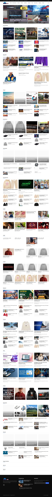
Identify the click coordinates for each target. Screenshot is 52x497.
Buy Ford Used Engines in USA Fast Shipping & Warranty (43, 168)
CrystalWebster (36, 452)
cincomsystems (20, 364)
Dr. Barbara (39, 231)
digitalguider (35, 364)
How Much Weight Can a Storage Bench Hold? (44, 447)
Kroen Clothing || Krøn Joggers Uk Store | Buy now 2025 (28, 199)
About (9, 0)
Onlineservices (9, 342)
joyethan (25, 204)
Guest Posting (21, 0)
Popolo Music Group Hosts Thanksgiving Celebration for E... (12, 49)
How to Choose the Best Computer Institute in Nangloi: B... (25, 67)
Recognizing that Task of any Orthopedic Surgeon (25, 163)
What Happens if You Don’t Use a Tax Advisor (28, 337)
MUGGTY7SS (4, 257)
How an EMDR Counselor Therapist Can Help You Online (41, 451)
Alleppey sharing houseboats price (19, 102)
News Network (12, 0)
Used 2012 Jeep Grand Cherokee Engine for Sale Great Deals (20, 159)
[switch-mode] (48, 0)
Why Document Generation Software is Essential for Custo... (25, 363)
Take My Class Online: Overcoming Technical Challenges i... (43, 456)
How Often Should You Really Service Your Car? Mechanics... (12, 172)
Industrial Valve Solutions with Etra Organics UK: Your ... (31, 444)
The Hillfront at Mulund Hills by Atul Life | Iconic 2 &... (31, 414)
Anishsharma (20, 191)
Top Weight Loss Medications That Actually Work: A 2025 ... (8, 230)
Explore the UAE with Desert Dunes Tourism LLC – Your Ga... (28, 109)
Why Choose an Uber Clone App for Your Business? (28, 314)
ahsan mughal (35, 68)
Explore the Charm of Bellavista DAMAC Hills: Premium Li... (11, 422)
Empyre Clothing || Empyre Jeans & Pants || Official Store (12, 195)
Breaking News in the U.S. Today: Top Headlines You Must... (7, 397)
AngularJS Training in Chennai (24, 73)
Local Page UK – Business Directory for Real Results (9, 300)
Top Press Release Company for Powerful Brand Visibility (43, 49)
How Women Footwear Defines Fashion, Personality (13, 135)
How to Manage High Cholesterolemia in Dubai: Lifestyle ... (43, 230)
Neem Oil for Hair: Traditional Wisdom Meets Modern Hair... (20, 230)
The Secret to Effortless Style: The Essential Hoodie (12, 203)
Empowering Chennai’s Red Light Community (28, 451)
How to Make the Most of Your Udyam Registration (28, 341)
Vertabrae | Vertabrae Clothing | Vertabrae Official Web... (41, 67)
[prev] (4, 14)
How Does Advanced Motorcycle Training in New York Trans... (28, 168)
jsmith (3, 68)
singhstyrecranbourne (10, 173)
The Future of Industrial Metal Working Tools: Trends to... (40, 378)
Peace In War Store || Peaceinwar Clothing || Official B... (8, 130)
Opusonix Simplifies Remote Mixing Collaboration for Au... (43, 21)
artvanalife (35, 191)
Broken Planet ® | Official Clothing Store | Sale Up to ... (20, 271)
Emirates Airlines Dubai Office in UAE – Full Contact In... (44, 109)
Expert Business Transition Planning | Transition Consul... (11, 455)
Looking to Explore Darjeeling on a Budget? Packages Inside (43, 102)
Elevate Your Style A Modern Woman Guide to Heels (28, 135)
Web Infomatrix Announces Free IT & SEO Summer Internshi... (43, 37)
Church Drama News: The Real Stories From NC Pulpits (43, 397)
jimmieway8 (20, 423)
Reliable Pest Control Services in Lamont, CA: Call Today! (41, 305)
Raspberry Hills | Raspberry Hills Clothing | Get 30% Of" (7, 256)
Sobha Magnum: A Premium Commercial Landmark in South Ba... (43, 422)
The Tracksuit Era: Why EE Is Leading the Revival (12, 314)
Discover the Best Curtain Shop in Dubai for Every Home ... (28, 418)
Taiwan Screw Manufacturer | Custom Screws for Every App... (10, 305)
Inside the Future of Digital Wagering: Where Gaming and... (8, 271)
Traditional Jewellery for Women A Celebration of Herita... (43, 143)
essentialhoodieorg (10, 204)
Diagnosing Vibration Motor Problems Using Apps (9, 378)
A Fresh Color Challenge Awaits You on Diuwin (25, 190)
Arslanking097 (5, 132)
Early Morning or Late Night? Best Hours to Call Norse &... (8, 102)
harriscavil (27, 230)
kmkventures (9, 338)
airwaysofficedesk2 (21, 114)
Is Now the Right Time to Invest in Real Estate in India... (43, 414)
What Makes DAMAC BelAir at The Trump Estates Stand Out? (25, 422)
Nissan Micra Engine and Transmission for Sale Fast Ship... (31, 159)
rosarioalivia (36, 306)
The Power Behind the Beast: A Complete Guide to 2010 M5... (43, 164)
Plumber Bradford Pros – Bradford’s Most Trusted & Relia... (43, 314)
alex (28, 22)
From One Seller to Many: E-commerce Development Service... (43, 130)
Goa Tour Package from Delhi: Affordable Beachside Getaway (43, 105)
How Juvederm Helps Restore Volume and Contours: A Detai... (20, 219)
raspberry (28, 132)
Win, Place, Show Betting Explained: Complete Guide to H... (31, 37)
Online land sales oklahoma (43, 444)
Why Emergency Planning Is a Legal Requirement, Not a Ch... (9, 83)
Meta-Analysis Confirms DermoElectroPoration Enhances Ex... (28, 49)
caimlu (3, 231)
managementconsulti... (28, 213)
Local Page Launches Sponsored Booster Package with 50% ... (28, 41)
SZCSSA (4, 139)
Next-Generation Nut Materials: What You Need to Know (20, 414)
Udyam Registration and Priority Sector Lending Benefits (13, 341)
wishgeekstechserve (5, 364)
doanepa (27, 246)
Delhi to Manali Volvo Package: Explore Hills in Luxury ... (13, 105)
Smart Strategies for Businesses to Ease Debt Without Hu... (19, 249)
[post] (15, 14)
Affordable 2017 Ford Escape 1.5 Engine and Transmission (43, 160)
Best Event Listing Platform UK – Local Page (12, 41)
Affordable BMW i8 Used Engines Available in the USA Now (28, 172)
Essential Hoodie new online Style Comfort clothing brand (26, 332)
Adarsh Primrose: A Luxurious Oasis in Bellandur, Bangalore (28, 426)
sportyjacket (40, 135)
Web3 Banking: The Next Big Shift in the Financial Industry (13, 451)
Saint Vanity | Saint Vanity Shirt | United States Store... (44, 139)
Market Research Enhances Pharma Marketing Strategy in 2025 (31, 212)
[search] (48, 3)
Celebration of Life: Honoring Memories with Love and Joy (28, 203)
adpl (15, 231)
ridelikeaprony (25, 169)
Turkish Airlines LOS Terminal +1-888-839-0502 (25, 105)
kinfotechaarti (9, 419)
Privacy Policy (6, 0)
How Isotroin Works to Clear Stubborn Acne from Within (8, 219)
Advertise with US (25, 0)
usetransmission (41, 165)
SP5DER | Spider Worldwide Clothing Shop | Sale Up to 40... (20, 282)
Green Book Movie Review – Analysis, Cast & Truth (19, 37)
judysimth (40, 338)
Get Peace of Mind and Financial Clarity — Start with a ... (44, 337)
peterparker (36, 172)
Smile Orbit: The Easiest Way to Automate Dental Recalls (8, 444)
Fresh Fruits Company (22, 447)
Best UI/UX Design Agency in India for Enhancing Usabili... (9, 363)
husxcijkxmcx (4, 191)
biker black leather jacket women (43, 134)
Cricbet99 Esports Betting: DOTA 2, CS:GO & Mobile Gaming (26, 300)
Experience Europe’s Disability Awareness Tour (12, 109)
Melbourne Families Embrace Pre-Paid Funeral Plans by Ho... (44, 45)
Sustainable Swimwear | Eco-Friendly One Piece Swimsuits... (12, 310)
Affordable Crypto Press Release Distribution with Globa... (7, 37)
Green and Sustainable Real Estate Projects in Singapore (8, 414)
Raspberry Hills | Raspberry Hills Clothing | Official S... (28, 143)
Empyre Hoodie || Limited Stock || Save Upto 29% (9, 138)
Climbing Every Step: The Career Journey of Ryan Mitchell (19, 443)
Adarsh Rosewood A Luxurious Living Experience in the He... (12, 426)
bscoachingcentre (20, 68)
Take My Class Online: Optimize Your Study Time (28, 456)
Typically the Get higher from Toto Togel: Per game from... (8, 160)
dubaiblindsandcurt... (26, 419)
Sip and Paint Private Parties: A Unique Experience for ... (40, 190)
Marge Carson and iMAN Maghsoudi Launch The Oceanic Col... (32, 21)
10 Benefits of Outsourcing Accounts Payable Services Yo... (12, 337)
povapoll (40, 423)
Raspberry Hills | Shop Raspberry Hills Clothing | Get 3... (43, 203)
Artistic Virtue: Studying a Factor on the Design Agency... (10, 163)
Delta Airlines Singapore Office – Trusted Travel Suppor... (26, 113)
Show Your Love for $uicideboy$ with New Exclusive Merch (30, 397)
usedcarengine (16, 161)
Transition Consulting (6, 456)
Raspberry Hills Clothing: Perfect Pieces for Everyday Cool (31, 130)
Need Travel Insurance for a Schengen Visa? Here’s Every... (31, 102)
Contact (4, 0)
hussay (24, 338)
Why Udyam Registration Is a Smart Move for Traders (10, 332)
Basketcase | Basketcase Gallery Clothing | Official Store (10, 190)
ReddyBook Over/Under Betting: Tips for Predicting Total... (41, 300)
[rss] (4, 485)
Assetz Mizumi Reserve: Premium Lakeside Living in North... (43, 426)
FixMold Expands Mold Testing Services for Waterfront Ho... (12, 45)
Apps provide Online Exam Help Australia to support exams (10, 67)
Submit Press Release (17, 0)
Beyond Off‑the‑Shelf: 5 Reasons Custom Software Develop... (26, 378)
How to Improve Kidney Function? (31, 229)
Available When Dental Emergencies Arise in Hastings (43, 219)
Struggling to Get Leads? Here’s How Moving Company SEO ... (40, 363)
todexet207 (5, 161)
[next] (26, 14)
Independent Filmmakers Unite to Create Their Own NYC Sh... (28, 45)
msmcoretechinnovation (41, 132)
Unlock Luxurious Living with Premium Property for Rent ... (13, 418)
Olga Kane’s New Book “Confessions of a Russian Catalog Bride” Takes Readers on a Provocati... (38, 13)
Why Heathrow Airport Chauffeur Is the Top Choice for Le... (44, 113)
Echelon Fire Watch (10, 447)
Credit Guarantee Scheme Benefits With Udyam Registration (41, 332)
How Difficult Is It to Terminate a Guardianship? (30, 245)
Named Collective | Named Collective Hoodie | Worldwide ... (40, 83)
